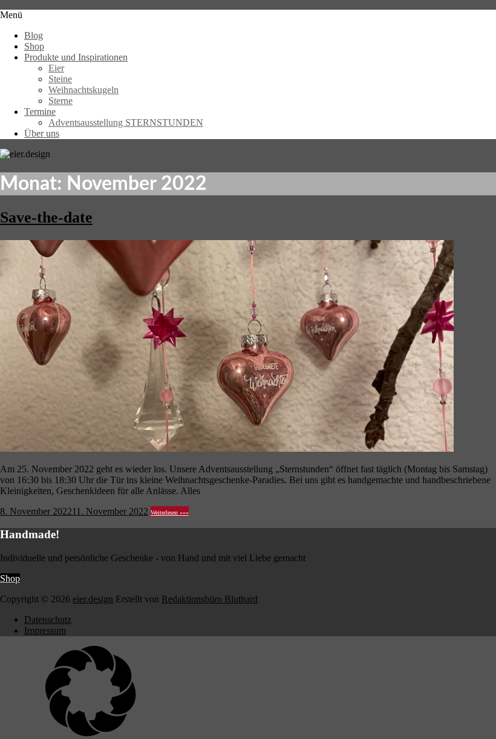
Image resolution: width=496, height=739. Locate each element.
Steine (60, 79)
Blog (33, 35)
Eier (56, 68)
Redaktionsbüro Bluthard (210, 599)
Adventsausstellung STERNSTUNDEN (125, 122)
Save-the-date (46, 217)
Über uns (41, 133)
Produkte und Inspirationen (76, 57)
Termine (40, 111)
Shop (34, 46)
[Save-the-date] (227, 448)
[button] (248, 692)
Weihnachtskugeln (83, 90)
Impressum (45, 630)
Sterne (60, 101)
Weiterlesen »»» (170, 512)
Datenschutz (47, 619)
